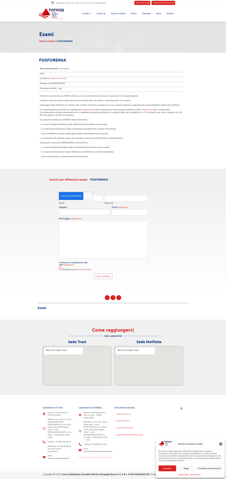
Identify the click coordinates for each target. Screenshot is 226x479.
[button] (220, 444)
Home (42, 40)
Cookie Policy (184, 474)
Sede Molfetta (149, 341)
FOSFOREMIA (99, 179)
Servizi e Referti (118, 13)
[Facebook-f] (169, 408)
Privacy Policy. (84, 269)
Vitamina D (147, 109)
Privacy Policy (195, 474)
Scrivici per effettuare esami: (68, 179)
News (158, 13)
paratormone (88, 109)
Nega (186, 468)
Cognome (108, 203)
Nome (61, 203)
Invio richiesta (103, 276)
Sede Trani (77, 341)
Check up (101, 13)
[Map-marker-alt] (181, 408)
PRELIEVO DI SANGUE (58, 78)
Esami (134, 13)
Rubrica (170, 13)
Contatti (85, 13)
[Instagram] (175, 408)
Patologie (146, 13)
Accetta (167, 468)
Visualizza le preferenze (209, 468)
